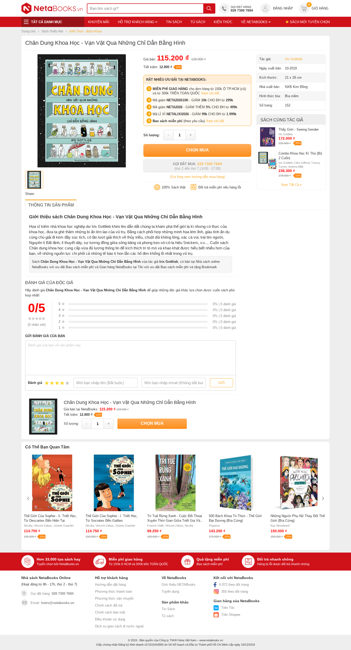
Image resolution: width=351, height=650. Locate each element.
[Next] (322, 498)
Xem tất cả (290, 185)
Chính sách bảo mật (110, 612)
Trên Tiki (227, 608)
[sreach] (209, 8)
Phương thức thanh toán (113, 591)
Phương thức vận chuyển (114, 598)
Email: (52, 603)
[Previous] (28, 498)
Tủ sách (168, 616)
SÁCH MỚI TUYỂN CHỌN (310, 22)
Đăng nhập (283, 8)
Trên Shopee (230, 615)
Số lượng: (151, 135)
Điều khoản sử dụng (110, 619)
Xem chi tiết (210, 93)
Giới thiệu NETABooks (179, 584)
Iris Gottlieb (293, 59)
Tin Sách (168, 609)
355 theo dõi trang (234, 591)
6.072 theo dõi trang (234, 584)
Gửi (221, 383)
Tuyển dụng (170, 591)
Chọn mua (197, 150)
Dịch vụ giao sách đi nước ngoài (119, 626)
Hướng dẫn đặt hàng (110, 584)
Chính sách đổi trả (108, 605)
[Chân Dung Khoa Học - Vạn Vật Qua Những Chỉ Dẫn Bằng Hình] (81, 166)
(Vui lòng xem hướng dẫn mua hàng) (197, 177)
